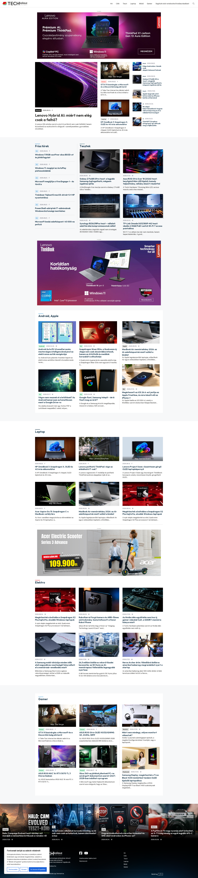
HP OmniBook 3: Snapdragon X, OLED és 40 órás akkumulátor (114, 123)
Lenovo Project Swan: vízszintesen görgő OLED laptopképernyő (142, 467)
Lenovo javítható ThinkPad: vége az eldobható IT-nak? (96, 467)
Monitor (125, 729)
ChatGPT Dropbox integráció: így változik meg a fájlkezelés (151, 123)
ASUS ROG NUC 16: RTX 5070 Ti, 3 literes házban (54, 774)
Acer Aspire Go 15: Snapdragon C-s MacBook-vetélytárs (51, 512)
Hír (111, 4)
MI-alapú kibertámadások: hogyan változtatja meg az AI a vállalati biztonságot (152, 110)
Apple (144, 91)
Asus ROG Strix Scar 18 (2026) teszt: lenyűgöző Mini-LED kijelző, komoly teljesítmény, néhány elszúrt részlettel (141, 181)
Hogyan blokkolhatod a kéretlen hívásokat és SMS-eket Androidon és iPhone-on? (122, 834)
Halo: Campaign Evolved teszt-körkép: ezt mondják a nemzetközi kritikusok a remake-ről (24, 834)
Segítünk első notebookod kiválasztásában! (172, 4)
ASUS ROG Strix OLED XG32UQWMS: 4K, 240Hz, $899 (97, 733)
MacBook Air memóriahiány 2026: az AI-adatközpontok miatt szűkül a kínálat (139, 352)
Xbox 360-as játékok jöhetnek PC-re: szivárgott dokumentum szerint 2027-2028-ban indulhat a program (97, 776)
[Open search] (194, 4)
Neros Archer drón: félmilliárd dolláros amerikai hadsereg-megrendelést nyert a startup (143, 665)
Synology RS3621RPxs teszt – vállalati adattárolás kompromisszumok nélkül (98, 224)
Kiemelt (38, 110)
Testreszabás (13, 869)
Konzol (82, 770)
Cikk (117, 4)
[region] (27, 860)
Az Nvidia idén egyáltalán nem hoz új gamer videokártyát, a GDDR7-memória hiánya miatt (142, 620)
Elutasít (24, 869)
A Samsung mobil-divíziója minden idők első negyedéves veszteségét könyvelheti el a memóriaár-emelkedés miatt (55, 665)
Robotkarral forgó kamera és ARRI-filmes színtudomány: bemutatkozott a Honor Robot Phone (99, 620)
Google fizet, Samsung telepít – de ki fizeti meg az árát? (96, 398)
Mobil (141, 4)
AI (143, 104)
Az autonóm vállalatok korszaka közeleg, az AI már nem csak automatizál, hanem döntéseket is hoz (74, 833)
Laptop (133, 4)
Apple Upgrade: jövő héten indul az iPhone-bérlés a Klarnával (151, 96)
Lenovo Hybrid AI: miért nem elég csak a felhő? (63, 117)
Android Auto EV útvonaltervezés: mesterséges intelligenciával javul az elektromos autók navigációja (55, 351)
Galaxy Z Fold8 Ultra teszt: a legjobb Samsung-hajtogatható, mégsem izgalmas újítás (152, 82)
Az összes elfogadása (37, 869)
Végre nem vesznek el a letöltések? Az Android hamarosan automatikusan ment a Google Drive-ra (56, 400)
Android (41, 346)
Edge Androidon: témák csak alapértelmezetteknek (152, 68)
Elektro (154, 827)
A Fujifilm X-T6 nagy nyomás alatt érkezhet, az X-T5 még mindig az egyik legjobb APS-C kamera (172, 833)
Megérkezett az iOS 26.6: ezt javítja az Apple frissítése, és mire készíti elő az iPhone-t (140, 395)
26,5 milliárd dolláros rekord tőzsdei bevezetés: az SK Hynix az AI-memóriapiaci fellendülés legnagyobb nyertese (97, 666)
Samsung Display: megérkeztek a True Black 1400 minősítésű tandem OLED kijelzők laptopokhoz (140, 778)
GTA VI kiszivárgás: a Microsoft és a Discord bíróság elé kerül (114, 85)
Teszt (125, 4)
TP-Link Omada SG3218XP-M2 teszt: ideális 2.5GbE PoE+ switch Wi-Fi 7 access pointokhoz (142, 226)
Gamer (149, 4)
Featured (126, 772)
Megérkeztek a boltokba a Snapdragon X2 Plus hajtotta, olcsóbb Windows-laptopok (143, 512)
